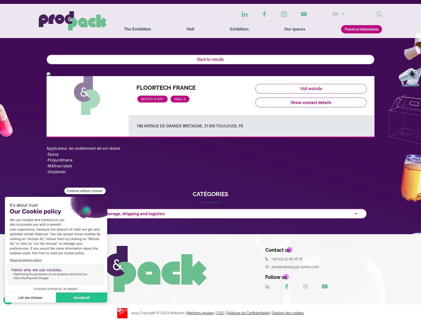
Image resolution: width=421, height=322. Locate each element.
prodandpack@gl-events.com (295, 267)
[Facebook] (264, 14)
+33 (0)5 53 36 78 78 (287, 259)
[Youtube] (304, 14)
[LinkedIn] (244, 14)
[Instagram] (284, 14)
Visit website (311, 88)
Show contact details (311, 102)
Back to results (210, 59)
